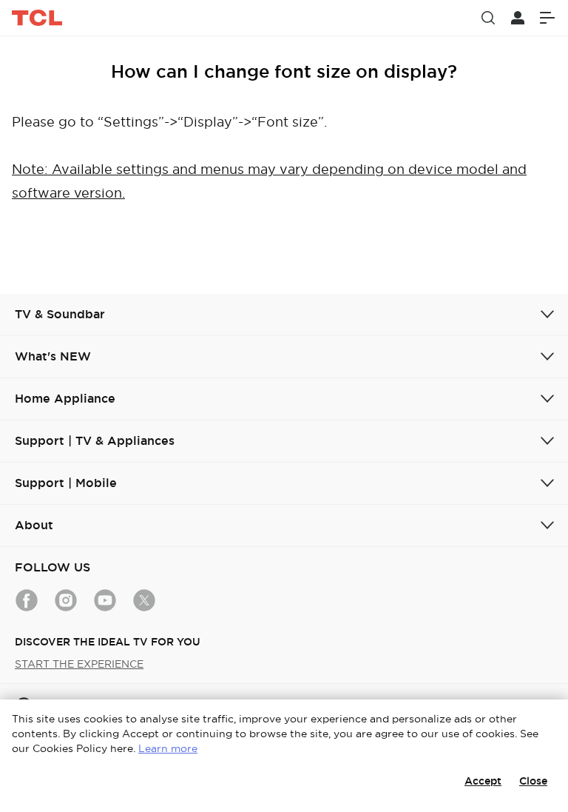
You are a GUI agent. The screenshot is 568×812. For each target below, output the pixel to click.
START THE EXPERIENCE (79, 664)
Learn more (167, 748)
